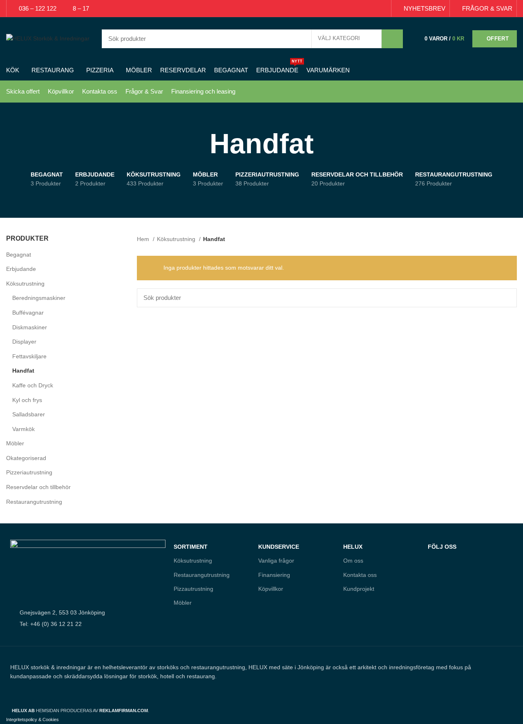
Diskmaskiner (29, 327)
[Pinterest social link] (363, 8)
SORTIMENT (191, 546)
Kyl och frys (27, 400)
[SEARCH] (392, 38)
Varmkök (23, 429)
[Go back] (199, 144)
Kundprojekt (358, 588)
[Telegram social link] (382, 8)
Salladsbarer (28, 414)
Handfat (23, 370)
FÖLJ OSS (442, 546)
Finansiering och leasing (203, 91)
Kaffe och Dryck (32, 385)
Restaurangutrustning (34, 501)
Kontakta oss (99, 91)
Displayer (24, 341)
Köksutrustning (25, 283)
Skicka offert (23, 91)
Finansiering (274, 575)
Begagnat (18, 254)
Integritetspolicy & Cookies (32, 719)
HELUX (352, 546)
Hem (144, 239)
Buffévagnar (28, 312)
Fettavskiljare (29, 356)
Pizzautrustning (193, 588)
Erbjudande (21, 269)
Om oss (353, 560)
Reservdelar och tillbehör (38, 487)
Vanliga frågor (276, 560)
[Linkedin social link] (373, 8)
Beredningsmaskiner (38, 298)
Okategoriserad (26, 458)
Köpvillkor (61, 91)
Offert (498, 39)
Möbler (15, 443)
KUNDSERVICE (278, 546)
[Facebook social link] (344, 8)
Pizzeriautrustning (29, 472)
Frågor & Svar (144, 91)
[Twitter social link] (354, 8)
